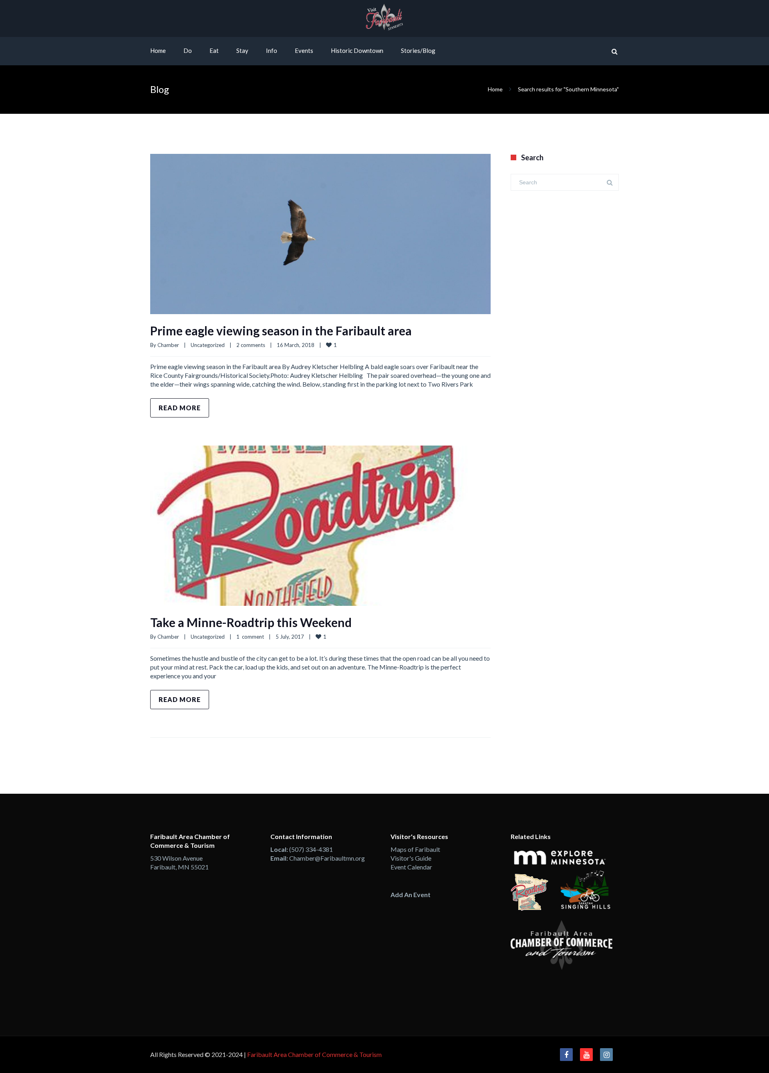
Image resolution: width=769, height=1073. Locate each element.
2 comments (250, 345)
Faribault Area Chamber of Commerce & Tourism (314, 1054)
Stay (242, 50)
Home (158, 50)
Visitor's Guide (411, 858)
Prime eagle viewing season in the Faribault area (281, 330)
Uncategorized (208, 345)
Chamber (168, 345)
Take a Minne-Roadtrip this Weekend (251, 622)
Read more (180, 407)
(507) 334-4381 (311, 849)
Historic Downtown (357, 50)
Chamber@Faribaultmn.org (327, 858)
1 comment (250, 636)
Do (187, 50)
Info (271, 50)
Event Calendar (411, 867)
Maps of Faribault (415, 849)
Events (304, 50)
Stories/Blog (418, 50)
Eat (214, 50)
